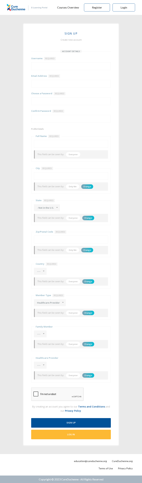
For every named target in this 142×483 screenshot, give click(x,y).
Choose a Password (47, 93)
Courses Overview (68, 7)
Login (124, 7)
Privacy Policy (73, 410)
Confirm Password (47, 110)
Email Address (45, 75)
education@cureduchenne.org (90, 461)
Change (87, 186)
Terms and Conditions (91, 406)
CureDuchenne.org (122, 461)
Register (97, 7)
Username (43, 58)
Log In (71, 434)
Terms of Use (105, 468)
